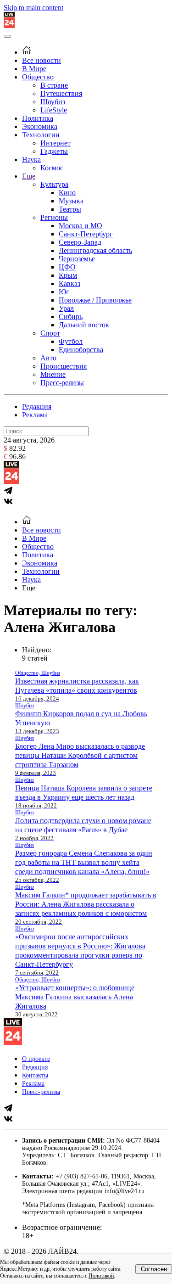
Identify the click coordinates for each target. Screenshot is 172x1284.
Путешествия (61, 93)
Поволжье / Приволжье (95, 300)
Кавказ (69, 283)
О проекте (36, 1058)
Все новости (41, 60)
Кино (67, 192)
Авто (48, 358)
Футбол (71, 341)
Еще (28, 176)
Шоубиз (52, 102)
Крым (68, 275)
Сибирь (71, 316)
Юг (64, 292)
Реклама (35, 415)
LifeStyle (53, 110)
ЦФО (67, 267)
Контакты (35, 1075)
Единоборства (81, 349)
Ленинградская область (95, 250)
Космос (51, 168)
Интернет (55, 143)
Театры (70, 209)
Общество (38, 77)
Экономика (39, 126)
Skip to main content (33, 7)
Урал (66, 308)
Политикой (101, 1276)
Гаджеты (54, 151)
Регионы (54, 217)
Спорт (50, 333)
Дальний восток (84, 325)
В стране (54, 85)
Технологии (41, 135)
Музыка (71, 201)
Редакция (36, 406)
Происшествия (63, 366)
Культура (54, 184)
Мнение (53, 374)
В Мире (34, 69)
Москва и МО (80, 226)
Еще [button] (28, 588)
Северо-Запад (80, 242)
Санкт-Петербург (86, 234)
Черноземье (77, 259)
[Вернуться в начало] (9, 25)
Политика (37, 118)
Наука (31, 159)
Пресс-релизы (62, 383)
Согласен (154, 1269)
